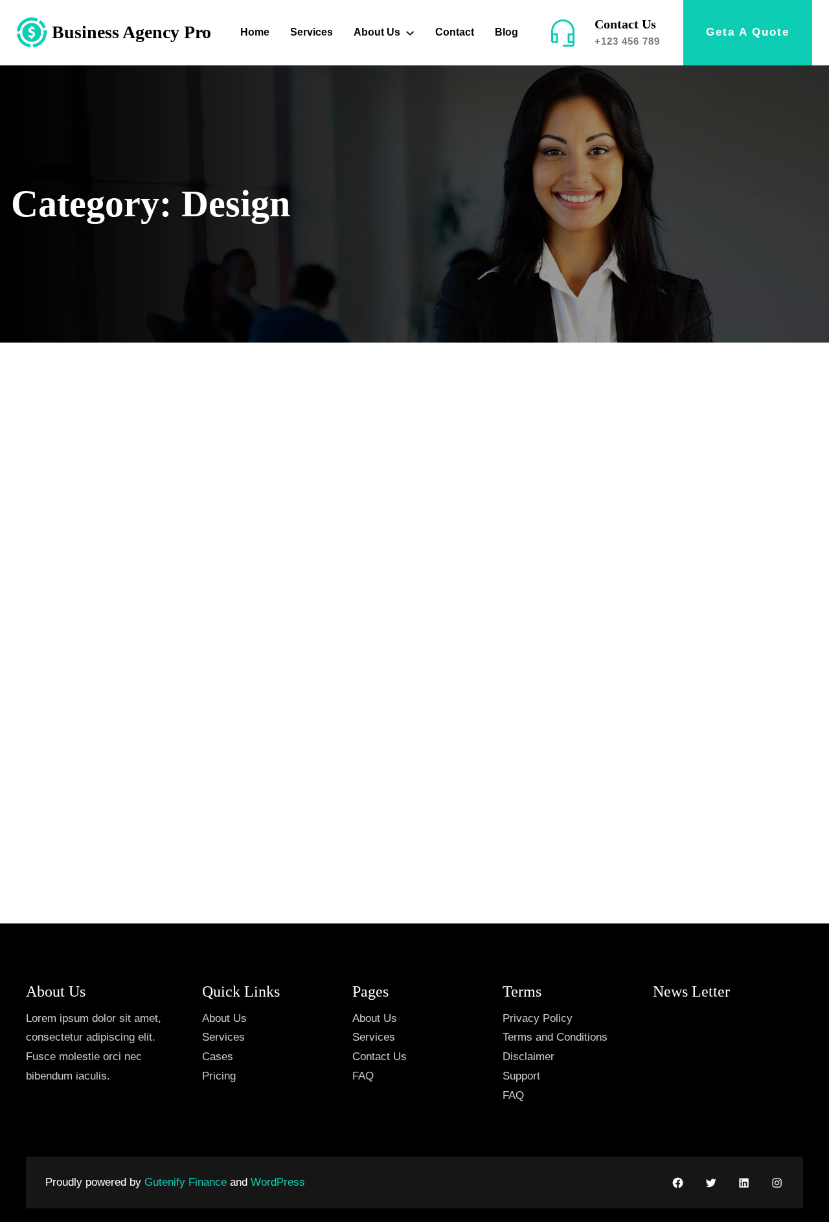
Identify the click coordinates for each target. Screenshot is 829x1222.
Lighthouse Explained (375, 429)
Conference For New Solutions (672, 429)
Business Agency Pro (131, 32)
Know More (68, 823)
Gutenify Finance (187, 1182)
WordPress (278, 1182)
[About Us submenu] (409, 32)
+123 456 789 (627, 41)
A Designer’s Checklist (104, 576)
